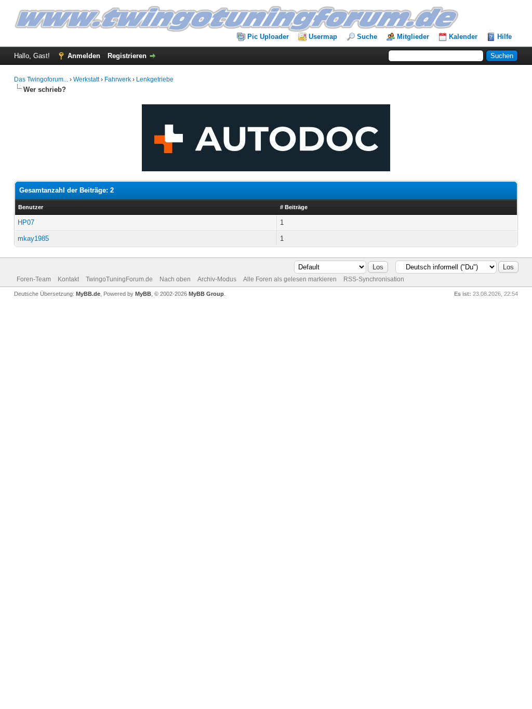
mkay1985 (33, 238)
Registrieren (127, 56)
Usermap (323, 36)
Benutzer (30, 207)
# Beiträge (294, 207)
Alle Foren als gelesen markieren (290, 279)
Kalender (463, 36)
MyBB (143, 294)
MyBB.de (88, 294)
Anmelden (84, 56)
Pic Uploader (268, 36)
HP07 (26, 222)
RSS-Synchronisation (373, 279)
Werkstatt (86, 79)
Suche (367, 36)
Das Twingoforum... (41, 79)
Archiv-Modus (216, 279)
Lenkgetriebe (155, 79)
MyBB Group (206, 294)
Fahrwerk (117, 79)
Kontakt (68, 279)
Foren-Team (34, 279)
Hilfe (504, 36)
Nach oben (175, 279)
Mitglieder (413, 36)
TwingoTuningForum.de (119, 279)
